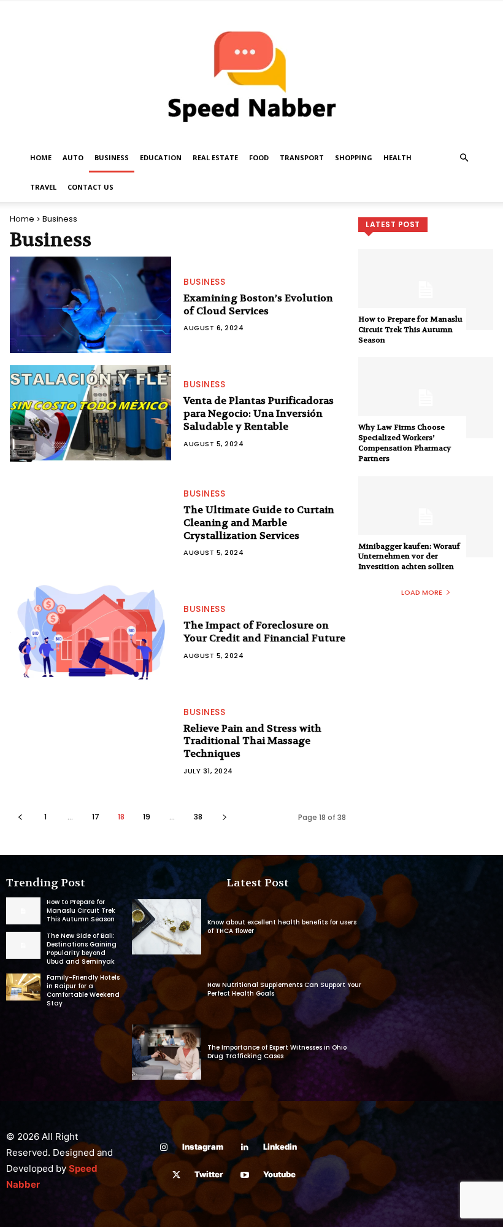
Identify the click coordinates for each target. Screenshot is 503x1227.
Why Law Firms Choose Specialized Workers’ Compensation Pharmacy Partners (404, 442)
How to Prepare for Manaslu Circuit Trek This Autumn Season (410, 329)
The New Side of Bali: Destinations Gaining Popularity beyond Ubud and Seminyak (82, 948)
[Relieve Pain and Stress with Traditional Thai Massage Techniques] (90, 741)
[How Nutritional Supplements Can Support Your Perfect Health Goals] (166, 989)
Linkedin (280, 1147)
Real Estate (215, 157)
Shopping (353, 157)
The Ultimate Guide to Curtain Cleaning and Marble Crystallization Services (258, 522)
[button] (463, 158)
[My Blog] (251, 72)
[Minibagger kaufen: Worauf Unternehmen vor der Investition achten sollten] (425, 516)
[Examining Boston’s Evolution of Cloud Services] (90, 305)
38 (198, 816)
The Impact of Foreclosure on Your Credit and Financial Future (264, 631)
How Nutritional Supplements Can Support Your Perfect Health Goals (284, 989)
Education (161, 157)
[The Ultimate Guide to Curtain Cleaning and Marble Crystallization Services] (90, 522)
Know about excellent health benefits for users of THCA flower (281, 926)
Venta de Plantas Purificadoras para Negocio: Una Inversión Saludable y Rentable (258, 413)
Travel (43, 187)
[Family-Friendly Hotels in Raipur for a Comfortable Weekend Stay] (23, 987)
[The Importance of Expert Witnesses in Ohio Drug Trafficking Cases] (166, 1052)
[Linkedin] (245, 1147)
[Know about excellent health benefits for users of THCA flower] (166, 926)
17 (95, 816)
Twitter (208, 1174)
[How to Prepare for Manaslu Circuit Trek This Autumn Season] (425, 289)
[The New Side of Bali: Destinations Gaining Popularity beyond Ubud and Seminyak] (23, 945)
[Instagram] (164, 1147)
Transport (302, 157)
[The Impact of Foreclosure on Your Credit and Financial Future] (90, 632)
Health (397, 157)
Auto (73, 157)
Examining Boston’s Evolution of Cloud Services (258, 304)
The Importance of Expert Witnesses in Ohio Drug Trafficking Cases (277, 1052)
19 (146, 816)
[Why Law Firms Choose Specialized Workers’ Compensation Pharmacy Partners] (425, 397)
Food (259, 157)
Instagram (202, 1147)
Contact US (90, 187)
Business (111, 157)
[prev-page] (20, 816)
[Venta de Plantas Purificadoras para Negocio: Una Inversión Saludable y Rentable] (90, 413)
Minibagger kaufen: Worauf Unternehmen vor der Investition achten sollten (409, 556)
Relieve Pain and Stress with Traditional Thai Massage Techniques (252, 741)
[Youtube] (245, 1175)
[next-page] (224, 816)
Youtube (279, 1174)
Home (41, 157)
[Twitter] (176, 1175)
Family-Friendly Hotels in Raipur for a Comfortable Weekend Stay (83, 990)
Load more (421, 592)
